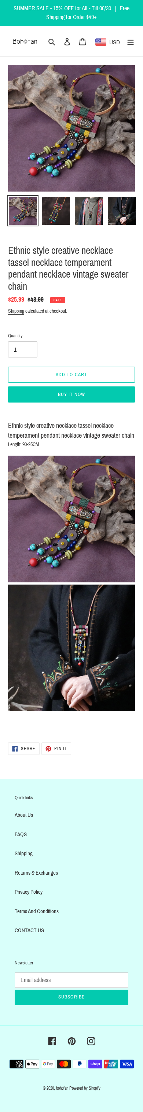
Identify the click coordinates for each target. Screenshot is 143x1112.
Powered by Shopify (84, 1088)
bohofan (62, 1088)
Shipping (16, 311)
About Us (24, 815)
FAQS (21, 834)
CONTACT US (29, 930)
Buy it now (71, 394)
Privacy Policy (29, 892)
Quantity (15, 335)
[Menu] (130, 41)
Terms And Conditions (37, 911)
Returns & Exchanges (36, 873)
